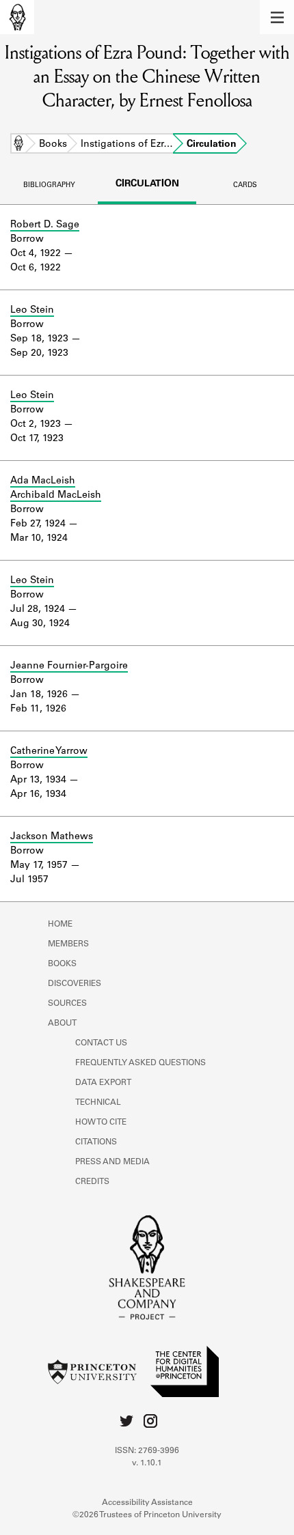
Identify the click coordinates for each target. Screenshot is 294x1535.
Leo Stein (32, 310)
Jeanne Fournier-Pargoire (69, 666)
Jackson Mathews (51, 837)
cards (245, 185)
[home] (17, 17)
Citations (96, 1142)
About (62, 1023)
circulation (147, 184)
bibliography (49, 185)
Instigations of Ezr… (127, 145)
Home (18, 145)
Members (68, 944)
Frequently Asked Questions (140, 1063)
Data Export (103, 1083)
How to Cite (100, 1122)
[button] (277, 17)
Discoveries (74, 984)
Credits (92, 1182)
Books (53, 145)
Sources (67, 1004)
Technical (98, 1103)
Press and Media (112, 1162)
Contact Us (101, 1043)
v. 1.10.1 (147, 1463)
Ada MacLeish (42, 481)
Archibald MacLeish (55, 496)
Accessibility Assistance (147, 1503)
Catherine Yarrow (49, 752)
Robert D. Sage (44, 225)
